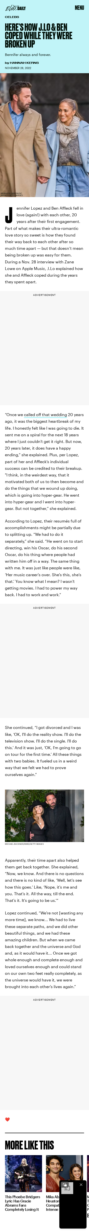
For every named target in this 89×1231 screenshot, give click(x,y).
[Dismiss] (81, 1185)
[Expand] (65, 1185)
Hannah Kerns (24, 62)
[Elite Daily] (15, 8)
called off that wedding (45, 414)
